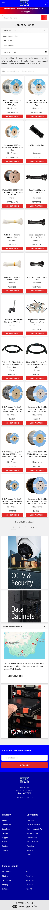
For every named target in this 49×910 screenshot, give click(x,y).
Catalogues (6, 824)
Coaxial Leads (8, 45)
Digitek (5, 876)
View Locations (15, 676)
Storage (30, 850)
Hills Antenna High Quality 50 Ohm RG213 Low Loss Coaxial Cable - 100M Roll (12, 409)
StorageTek (6, 880)
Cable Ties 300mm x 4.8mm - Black (37, 191)
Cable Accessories (10, 36)
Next (33, 527)
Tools (29, 854)
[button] (45, 52)
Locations (6, 829)
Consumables (32, 837)
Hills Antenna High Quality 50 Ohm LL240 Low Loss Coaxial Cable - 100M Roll (12, 501)
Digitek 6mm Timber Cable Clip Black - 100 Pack (12, 320)
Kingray (5, 884)
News (4, 842)
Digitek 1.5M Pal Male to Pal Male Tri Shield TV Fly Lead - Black (36, 364)
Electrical (30, 846)
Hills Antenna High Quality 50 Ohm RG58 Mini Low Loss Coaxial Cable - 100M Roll (12, 455)
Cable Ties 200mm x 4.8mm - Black (37, 236)
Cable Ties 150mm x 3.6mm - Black (36, 278)
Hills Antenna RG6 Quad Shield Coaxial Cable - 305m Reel (12, 102)
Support (5, 837)
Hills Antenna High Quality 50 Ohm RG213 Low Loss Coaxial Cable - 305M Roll (37, 409)
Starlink (5, 833)
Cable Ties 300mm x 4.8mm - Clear (12, 236)
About (4, 820)
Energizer (29, 876)
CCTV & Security (33, 833)
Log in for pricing (12, 116)
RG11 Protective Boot (36, 145)
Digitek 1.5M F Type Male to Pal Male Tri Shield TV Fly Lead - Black (12, 364)
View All (28, 889)
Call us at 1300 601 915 (24, 797)
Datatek (5, 889)
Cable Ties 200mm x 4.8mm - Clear (12, 278)
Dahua (27, 872)
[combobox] (24, 17)
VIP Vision (29, 884)
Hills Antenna (7, 872)
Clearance (30, 820)
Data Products (32, 842)
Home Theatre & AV (34, 829)
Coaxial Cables (8, 40)
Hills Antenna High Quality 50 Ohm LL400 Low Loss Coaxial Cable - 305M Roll (37, 501)
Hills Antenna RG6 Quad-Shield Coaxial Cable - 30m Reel (12, 147)
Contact (5, 846)
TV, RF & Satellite (33, 824)
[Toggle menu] (3, 3)
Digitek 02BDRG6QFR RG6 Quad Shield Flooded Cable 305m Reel (12, 192)
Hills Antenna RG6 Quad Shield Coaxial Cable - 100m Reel (36, 102)
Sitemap (5, 850)
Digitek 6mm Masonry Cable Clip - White (36, 320)
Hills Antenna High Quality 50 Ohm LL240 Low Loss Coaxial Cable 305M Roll (37, 454)
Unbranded (29, 880)
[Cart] (46, 3)
